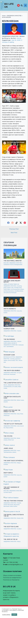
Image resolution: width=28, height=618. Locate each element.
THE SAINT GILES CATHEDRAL (13, 460)
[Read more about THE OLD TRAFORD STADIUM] (11, 497)
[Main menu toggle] (25, 5)
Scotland (6, 464)
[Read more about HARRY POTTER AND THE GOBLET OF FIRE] (8, 407)
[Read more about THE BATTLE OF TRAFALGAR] (12, 420)
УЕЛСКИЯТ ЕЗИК (9, 355)
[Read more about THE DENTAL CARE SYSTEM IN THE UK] (12, 511)
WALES (5, 385)
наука (18, 450)
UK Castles (15, 386)
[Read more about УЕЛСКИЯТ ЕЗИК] (9, 351)
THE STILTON (8, 436)
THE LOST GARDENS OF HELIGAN (11, 487)
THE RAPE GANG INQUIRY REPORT (12, 281)
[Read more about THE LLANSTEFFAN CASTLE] (11, 379)
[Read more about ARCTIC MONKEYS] (14, 301)
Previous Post (14, 229)
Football (19, 503)
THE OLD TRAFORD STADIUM (13, 501)
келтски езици (11, 360)
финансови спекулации (9, 374)
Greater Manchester (8, 504)
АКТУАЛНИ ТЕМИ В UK (13, 284)
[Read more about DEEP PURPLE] (8, 469)
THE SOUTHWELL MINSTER (13, 260)
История (19, 372)
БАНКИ (9, 343)
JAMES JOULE (8, 448)
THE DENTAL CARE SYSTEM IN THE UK (14, 515)
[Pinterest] (25, 223)
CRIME (5, 284)
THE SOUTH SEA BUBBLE (12, 370)
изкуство (19, 311)
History (19, 541)
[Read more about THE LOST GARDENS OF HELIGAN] (14, 483)
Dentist (19, 518)
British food (11, 439)
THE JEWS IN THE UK (10, 539)
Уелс (17, 360)
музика (5, 312)
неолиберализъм (18, 291)
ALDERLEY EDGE (9, 328)
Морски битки (9, 427)
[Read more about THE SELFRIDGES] (9, 336)
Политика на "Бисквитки (11, 580)
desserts (6, 401)
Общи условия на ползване (12, 575)
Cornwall (6, 492)
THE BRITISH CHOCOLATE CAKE (12, 397)
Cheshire (19, 330)
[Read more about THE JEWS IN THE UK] (14, 535)
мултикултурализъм (9, 291)
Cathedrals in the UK (9, 264)
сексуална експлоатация (10, 292)
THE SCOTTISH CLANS (11, 526)
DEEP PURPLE (8, 473)
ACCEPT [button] (14, 614)
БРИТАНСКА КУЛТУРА (9, 357)
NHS (22, 518)
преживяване (10, 346)
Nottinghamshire (18, 264)
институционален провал (17, 289)
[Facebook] (8, 223)
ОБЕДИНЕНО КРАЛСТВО (10, 36)
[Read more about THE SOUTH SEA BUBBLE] (13, 367)
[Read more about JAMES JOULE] (9, 445)
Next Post (14, 232)
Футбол (13, 38)
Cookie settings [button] (6, 614)
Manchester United (8, 506)
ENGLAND (6, 263)
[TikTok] (16, 223)
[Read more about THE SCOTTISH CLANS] (10, 523)
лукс (5, 346)
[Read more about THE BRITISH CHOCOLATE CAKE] (11, 393)
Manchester (16, 504)
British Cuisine (20, 400)
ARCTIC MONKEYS (10, 308)
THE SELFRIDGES (9, 339)
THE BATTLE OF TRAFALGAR (13, 424)
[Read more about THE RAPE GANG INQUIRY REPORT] (14, 273)
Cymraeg (12, 358)
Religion (19, 462)
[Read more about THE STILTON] (9, 433)
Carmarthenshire (8, 386)
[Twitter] (21, 223)
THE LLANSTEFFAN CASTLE (13, 383)
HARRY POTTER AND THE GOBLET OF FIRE (12, 410)
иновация (21, 344)
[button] (22, 6)
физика (14, 452)
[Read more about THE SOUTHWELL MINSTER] (14, 253)
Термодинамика (8, 452)
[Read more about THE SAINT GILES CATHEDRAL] (9, 457)
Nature (10, 492)
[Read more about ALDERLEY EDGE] (14, 321)
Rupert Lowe (10, 287)
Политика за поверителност (12, 577)
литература (6, 415)
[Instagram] (12, 223)
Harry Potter (20, 413)
